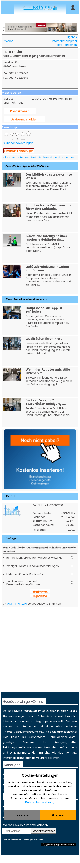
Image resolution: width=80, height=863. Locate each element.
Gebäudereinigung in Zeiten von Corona (47, 268)
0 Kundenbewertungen (18, 143)
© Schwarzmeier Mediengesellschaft (23, 839)
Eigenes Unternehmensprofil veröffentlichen (64, 41)
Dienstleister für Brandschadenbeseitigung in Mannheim (39, 157)
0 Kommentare (16, 603)
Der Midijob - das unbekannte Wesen (49, 176)
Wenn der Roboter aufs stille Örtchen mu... (48, 371)
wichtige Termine (64, 752)
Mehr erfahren (22, 815)
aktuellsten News (28, 758)
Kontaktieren (19, 111)
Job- (74, 747)
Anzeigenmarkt (20, 752)
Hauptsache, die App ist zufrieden (44, 310)
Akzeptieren (58, 815)
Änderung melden (24, 119)
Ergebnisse (40, 596)
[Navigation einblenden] (7, 9)
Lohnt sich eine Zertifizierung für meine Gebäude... (48, 207)
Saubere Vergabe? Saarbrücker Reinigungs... (46, 402)
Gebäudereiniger (14, 716)
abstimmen (40, 592)
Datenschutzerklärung (39, 802)
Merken (8, 41)
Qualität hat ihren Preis (44, 338)
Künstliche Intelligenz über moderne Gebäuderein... (46, 237)
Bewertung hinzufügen (18, 151)
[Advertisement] (40, 652)
